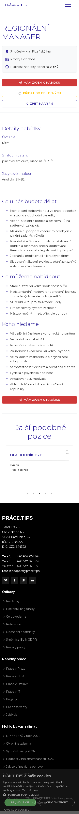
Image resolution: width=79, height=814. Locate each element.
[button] (39, 794)
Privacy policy (15, 647)
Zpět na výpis (41, 103)
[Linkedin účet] (32, 580)
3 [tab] (39, 493)
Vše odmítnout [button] (57, 802)
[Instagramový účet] (23, 580)
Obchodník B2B (26, 455)
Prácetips (16, 5)
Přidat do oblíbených (42, 93)
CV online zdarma (18, 743)
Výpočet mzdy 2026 (20, 751)
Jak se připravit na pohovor (25, 766)
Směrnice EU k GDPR (21, 639)
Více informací (30, 790)
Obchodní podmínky (20, 631)
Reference (13, 624)
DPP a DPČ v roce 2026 (23, 735)
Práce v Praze (16, 668)
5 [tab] (52, 493)
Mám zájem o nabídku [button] (42, 82)
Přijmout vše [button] (20, 802)
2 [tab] (33, 493)
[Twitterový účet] (5, 580)
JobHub (11, 714)
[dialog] (39, 791)
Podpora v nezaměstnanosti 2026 (29, 758)
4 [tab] (46, 493)
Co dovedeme (16, 616)
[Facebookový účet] (14, 580)
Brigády (11, 699)
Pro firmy (12, 601)
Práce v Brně (15, 676)
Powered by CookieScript (18, 809)
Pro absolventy (16, 707)
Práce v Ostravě (17, 684)
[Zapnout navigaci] (68, 5)
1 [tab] (27, 493)
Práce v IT (13, 691)
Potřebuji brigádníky (20, 608)
